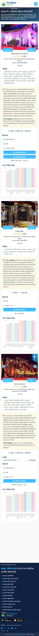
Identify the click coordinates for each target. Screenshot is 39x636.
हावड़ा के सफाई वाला (7, 607)
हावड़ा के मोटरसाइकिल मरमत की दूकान (12, 601)
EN (20, 8)
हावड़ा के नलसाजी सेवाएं (8, 590)
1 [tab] (16, 45)
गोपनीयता (3, 630)
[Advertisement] (19, 543)
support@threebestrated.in (13, 625)
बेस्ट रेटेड (3, 8)
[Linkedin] (15, 628)
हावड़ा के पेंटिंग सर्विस (8, 595)
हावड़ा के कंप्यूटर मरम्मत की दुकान (10, 578)
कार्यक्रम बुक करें (9, 139)
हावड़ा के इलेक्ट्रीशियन (8, 576)
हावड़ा (8, 8)
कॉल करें (8, 50)
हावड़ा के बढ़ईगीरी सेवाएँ (8, 598)
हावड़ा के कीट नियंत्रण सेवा (9, 581)
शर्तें (7, 630)
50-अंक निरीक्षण (18, 16)
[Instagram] (8, 628)
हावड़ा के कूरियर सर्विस (8, 584)
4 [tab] (20, 45)
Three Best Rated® (20, 634)
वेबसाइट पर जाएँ (10, 148)
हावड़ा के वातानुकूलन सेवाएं (9, 604)
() (24, 56)
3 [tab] (19, 45)
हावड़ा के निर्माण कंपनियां (8, 593)
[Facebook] (1, 628)
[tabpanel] (19, 36)
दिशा (26, 63)
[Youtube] (12, 628)
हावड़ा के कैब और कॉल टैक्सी (9, 587)
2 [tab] (18, 223)
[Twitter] (5, 628)
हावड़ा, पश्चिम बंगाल (9, 568)
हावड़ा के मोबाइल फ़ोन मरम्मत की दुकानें (12, 610)
